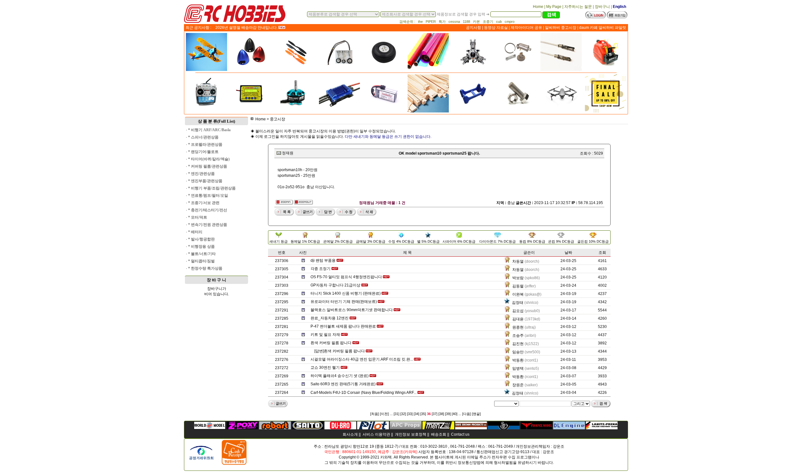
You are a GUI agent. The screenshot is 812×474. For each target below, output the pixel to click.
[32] (403, 414)
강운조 (558, 446)
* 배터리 (195, 232)
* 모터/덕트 (197, 217)
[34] (416, 414)
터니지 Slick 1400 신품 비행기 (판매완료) (346, 293)
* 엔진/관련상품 (201, 173)
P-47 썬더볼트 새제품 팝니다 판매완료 (343, 326)
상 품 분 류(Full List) (216, 121)
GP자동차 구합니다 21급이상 (335, 285)
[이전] (384, 414)
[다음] (466, 414)
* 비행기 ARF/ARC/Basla (209, 130)
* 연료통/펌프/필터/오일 (208, 195)
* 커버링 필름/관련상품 (207, 166)
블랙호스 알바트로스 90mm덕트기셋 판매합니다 (352, 310)
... (391, 414)
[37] (434, 414)
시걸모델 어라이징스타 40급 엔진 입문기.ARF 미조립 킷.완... (362, 359)
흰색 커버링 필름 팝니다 (331, 343)
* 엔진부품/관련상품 (205, 181)
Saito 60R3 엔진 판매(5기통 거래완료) (343, 384)
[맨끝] (476, 414)
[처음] (374, 414)
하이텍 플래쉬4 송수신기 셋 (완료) (340, 376)
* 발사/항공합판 (201, 239)
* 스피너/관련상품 (203, 137)
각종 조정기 (321, 268)
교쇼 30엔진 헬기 (325, 367)
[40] (454, 414)
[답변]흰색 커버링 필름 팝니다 (339, 351)
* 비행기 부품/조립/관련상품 (212, 188)
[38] (441, 414)
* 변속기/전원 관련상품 (207, 224)
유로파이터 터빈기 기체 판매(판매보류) (344, 301)
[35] (423, 414)
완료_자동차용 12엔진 (330, 318)
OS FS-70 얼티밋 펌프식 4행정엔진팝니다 (346, 277)
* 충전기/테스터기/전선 (207, 210)
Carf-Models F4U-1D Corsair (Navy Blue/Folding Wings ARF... (363, 392)
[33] (410, 414)
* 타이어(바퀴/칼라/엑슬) (209, 159)
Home (260, 119)
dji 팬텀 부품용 (323, 260)
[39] (448, 414)
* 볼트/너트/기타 (202, 254)
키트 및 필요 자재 (325, 334)
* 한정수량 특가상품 (205, 268)
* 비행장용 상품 (201, 246)
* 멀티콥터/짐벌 (201, 261)
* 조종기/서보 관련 (203, 203)
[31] (396, 414)
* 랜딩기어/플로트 (203, 152)
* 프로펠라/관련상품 (205, 144)
